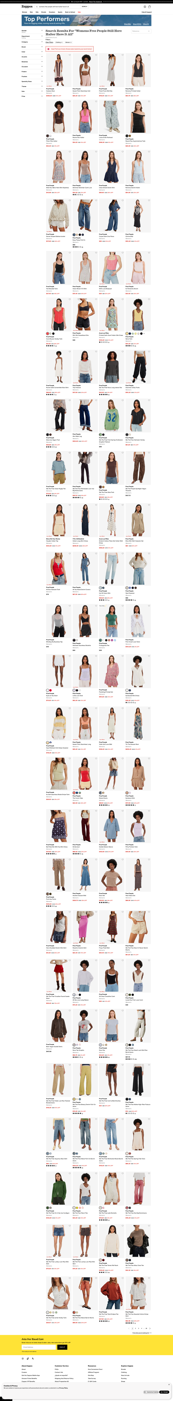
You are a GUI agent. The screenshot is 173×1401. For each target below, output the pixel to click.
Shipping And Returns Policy (64, 1378)
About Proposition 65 (62, 1381)
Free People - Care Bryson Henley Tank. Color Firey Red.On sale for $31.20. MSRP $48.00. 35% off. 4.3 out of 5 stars (59, 322)
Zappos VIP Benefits (28, 1381)
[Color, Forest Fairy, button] (129, 994)
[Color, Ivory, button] (138, 333)
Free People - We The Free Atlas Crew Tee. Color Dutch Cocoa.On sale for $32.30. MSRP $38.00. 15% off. (138, 1248)
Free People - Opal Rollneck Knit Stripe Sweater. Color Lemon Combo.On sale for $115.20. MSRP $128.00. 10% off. (59, 730)
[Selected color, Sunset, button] (74, 1312)
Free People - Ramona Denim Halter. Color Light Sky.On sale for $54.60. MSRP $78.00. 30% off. (138, 173)
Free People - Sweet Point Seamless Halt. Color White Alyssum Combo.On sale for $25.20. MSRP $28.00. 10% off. (85, 75)
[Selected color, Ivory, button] (47, 690)
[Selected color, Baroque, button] (127, 1207)
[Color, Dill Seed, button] (103, 487)
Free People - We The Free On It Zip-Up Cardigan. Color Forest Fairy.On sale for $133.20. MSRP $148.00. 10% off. (59, 1196)
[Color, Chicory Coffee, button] (135, 587)
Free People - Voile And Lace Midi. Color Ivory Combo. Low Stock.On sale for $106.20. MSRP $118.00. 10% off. (111, 730)
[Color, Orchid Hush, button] (129, 792)
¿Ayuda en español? (61, 1375)
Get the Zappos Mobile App (31, 1375)
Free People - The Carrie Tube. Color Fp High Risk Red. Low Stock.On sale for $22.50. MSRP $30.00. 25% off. (85, 781)
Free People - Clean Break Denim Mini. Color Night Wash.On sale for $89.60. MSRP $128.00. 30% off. (111, 173)
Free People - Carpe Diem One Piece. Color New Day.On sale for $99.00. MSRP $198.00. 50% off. (111, 223)
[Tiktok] (28, 1359)
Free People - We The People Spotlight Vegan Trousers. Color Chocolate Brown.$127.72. (138, 475)
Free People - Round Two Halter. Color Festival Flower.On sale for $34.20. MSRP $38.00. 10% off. (85, 123)
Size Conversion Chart (95, 1369)
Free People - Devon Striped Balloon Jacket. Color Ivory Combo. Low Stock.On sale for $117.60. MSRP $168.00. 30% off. (59, 223)
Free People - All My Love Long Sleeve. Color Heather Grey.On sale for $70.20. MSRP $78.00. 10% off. (85, 982)
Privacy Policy (63, 1388)
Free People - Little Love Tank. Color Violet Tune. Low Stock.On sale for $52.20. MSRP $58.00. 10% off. (85, 679)
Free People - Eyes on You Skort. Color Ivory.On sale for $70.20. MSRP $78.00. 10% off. (59, 679)
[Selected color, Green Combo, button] (100, 434)
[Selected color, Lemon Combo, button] (47, 742)
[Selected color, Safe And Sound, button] (100, 587)
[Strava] (33, 1359)
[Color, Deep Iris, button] (129, 333)
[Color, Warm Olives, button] (77, 1207)
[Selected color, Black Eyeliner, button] (127, 1099)
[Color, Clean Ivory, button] (50, 135)
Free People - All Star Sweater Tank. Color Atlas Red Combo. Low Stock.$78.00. (59, 576)
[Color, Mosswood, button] (129, 135)
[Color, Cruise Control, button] (82, 234)
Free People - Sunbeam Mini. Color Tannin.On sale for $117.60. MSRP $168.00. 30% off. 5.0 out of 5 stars (138, 781)
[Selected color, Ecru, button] (100, 1207)
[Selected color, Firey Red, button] (47, 333)
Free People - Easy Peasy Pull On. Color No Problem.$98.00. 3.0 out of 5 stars (85, 223)
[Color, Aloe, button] (103, 1153)
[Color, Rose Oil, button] (79, 1207)
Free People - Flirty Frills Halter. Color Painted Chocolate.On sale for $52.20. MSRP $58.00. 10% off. (59, 123)
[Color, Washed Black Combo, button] (103, 434)
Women (67, 42)
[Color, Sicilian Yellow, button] (50, 1312)
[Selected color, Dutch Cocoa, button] (127, 1260)
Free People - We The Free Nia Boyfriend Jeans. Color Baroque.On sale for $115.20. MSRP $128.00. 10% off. (138, 1196)
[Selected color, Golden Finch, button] (127, 333)
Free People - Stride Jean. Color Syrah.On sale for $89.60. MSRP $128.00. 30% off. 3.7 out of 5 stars (85, 832)
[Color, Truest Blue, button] (77, 1153)
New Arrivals (125, 1375)
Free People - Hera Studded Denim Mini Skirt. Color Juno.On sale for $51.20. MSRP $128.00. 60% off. (59, 933)
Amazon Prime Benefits (29, 1378)
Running (124, 1378)
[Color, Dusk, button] (79, 1099)
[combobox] (57, 7)
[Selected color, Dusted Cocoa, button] (47, 893)
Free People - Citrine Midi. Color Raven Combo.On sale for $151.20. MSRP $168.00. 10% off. (138, 223)
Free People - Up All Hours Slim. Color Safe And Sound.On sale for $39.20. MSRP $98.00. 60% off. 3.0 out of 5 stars (111, 576)
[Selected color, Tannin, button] (127, 792)
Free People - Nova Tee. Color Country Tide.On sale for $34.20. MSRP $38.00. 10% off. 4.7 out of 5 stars (111, 1034)
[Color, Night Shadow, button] (129, 690)
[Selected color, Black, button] (127, 135)
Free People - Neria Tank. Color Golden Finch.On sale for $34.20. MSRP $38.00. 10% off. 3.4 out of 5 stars (138, 322)
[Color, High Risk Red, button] (50, 690)
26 (146, 1328)
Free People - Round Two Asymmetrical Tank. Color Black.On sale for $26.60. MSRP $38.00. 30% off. (138, 123)
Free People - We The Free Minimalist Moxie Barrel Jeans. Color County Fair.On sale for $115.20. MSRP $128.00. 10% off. (111, 1143)
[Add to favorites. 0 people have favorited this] (69, 55)
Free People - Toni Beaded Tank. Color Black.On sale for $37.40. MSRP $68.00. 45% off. (59, 273)
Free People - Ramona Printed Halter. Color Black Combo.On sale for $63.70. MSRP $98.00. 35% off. (138, 75)
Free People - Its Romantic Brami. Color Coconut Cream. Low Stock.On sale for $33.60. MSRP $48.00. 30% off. (138, 273)
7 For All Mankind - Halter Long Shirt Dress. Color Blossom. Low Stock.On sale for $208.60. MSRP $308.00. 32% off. (85, 526)
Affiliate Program (93, 1372)
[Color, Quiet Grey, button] (53, 1312)
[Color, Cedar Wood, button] (109, 640)
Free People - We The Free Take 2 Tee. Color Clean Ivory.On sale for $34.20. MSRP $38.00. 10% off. (85, 1196)
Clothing (58, 42)
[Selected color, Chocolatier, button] (100, 487)
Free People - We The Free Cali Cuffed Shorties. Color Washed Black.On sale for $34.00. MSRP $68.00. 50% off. (111, 1088)
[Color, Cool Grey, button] (50, 1207)
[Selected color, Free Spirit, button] (47, 1153)
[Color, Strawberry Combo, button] (77, 1044)
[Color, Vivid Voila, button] (112, 640)
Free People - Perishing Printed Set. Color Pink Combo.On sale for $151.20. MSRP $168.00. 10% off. (111, 679)
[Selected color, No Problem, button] (74, 234)
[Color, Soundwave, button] (129, 1044)
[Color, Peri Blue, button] (129, 587)
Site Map (91, 1375)
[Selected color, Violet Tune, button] (74, 690)
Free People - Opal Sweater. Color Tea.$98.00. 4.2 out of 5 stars (138, 576)
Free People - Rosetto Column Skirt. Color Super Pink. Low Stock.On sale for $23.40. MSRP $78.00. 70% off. (85, 933)
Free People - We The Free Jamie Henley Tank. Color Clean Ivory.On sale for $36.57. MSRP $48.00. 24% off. (59, 1300)
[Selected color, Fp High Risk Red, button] (74, 792)
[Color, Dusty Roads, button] (106, 1153)
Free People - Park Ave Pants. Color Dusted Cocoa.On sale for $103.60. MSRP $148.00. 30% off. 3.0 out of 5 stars (59, 882)
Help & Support (147, 12)
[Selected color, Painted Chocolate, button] (47, 135)
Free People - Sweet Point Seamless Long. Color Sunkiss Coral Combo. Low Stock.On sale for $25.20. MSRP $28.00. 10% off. (85, 730)
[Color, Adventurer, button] (50, 893)
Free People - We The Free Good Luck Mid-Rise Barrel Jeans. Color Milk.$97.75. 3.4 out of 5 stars (138, 1034)
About (24, 1369)
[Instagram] (23, 1359)
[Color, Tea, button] (129, 434)
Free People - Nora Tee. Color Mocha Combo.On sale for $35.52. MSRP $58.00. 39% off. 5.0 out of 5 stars (111, 882)
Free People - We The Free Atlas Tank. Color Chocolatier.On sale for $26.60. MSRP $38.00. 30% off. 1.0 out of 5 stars (111, 475)
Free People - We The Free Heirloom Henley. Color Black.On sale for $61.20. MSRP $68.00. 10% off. (138, 423)
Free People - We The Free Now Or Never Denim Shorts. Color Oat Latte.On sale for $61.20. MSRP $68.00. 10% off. (138, 933)
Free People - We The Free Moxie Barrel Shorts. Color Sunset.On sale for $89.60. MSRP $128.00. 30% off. (85, 1300)
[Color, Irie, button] (77, 234)
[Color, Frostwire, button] (50, 1153)
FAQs (56, 1369)
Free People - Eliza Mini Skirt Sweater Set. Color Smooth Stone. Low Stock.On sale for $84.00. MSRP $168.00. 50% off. (138, 526)
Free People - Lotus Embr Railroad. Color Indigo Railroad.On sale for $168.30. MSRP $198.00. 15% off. (111, 123)
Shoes (123, 1381)
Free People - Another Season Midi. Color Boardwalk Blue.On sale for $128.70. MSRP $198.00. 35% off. (85, 882)
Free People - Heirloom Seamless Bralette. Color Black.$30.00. (85, 627)
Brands (123, 1369)
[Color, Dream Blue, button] (114, 640)
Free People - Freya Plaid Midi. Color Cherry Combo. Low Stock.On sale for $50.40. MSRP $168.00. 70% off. (111, 933)
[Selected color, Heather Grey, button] (74, 994)
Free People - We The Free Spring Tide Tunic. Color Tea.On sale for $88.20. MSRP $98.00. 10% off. (138, 1143)
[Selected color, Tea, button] (127, 587)
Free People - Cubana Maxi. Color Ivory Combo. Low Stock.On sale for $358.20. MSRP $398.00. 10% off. (59, 75)
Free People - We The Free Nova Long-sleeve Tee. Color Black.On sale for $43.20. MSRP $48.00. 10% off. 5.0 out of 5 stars (111, 373)
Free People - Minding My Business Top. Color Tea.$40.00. (59, 627)
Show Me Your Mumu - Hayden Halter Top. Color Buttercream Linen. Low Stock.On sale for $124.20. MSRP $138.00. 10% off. (59, 526)
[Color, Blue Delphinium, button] (103, 587)
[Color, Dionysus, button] (103, 1260)
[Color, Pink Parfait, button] (103, 1207)
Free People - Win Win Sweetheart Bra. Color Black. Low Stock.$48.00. (85, 322)
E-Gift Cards (92, 1381)
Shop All (146, 24)
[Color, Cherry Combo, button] (79, 1044)
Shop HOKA (137, 24)
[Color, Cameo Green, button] (132, 333)
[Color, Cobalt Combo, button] (50, 742)
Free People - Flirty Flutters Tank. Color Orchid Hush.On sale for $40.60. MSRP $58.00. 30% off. (138, 832)
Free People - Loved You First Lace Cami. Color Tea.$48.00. (138, 982)
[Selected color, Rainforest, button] (100, 640)
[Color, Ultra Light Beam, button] (132, 1044)
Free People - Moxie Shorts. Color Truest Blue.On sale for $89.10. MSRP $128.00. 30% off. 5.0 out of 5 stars (111, 781)
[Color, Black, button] (79, 234)
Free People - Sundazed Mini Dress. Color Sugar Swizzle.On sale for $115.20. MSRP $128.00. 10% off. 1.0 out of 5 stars (138, 679)
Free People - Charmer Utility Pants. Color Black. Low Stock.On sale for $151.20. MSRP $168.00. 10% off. (138, 373)
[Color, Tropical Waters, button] (79, 792)
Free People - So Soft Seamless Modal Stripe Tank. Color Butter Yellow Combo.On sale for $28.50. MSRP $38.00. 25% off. (59, 781)
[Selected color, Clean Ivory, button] (74, 1207)
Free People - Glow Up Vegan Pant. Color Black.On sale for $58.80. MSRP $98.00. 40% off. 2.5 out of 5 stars (59, 423)
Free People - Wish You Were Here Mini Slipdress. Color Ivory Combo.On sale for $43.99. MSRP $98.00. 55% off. (59, 173)
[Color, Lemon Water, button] (135, 333)
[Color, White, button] (50, 333)
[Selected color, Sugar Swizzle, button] (127, 690)
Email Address (28, 1347)
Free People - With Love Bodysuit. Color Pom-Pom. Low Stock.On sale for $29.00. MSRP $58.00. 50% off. (111, 273)
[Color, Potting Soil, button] (50, 434)
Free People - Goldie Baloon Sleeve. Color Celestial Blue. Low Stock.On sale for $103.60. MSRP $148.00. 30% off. (111, 832)
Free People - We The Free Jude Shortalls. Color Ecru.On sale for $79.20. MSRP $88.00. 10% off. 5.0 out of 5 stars (111, 1196)
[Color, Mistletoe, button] (56, 1312)
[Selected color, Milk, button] (127, 1044)
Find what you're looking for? (141, 1333)
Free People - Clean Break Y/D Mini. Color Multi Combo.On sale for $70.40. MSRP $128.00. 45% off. (85, 273)
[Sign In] (145, 7)
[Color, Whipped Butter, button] (77, 1312)
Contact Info (59, 1372)
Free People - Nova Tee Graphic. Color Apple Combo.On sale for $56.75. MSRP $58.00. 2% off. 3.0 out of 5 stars (85, 1034)
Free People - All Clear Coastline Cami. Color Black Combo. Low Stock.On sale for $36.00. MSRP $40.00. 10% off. (111, 982)
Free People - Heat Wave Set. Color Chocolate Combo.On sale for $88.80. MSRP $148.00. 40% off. (138, 882)
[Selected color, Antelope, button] (74, 1099)
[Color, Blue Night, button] (129, 1099)
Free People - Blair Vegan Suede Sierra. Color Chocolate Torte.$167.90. (59, 1034)
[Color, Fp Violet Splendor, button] (77, 792)
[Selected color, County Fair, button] (100, 1153)
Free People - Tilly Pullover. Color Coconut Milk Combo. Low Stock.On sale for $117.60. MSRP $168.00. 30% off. (85, 373)
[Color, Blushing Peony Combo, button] (82, 1207)
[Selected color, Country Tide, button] (100, 1044)
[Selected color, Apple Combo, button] (74, 1044)
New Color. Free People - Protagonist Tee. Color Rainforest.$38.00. (111, 627)
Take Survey (92, 1378)
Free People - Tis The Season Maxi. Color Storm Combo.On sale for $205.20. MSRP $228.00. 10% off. (138, 730)
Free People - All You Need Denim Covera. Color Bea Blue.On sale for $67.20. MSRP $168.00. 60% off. (85, 576)
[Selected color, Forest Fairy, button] (47, 1207)
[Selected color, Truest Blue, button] (100, 792)
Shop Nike (127, 24)
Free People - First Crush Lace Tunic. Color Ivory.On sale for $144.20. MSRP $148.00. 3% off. (138, 627)
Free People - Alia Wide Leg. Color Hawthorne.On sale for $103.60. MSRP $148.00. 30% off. (85, 423)
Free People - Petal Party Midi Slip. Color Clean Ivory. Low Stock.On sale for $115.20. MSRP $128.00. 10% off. (111, 75)
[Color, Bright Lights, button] (77, 1099)
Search (84, 6)
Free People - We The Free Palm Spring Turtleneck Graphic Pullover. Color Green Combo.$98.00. (111, 423)
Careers (24, 1372)
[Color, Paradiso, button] (129, 1207)
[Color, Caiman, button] (106, 1044)
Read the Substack (95, 2)
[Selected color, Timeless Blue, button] (74, 1153)
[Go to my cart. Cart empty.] (149, 7)
